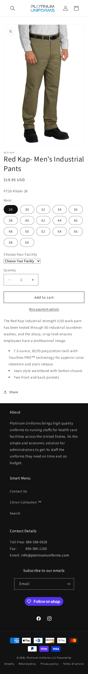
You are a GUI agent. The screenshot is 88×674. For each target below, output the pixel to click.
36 (76, 209)
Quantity (10, 270)
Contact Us (18, 491)
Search (15, 513)
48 (11, 231)
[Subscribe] (68, 584)
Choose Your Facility (20, 254)
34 (60, 209)
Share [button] (13, 392)
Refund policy (27, 663)
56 (76, 231)
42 (43, 220)
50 (27, 231)
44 (60, 220)
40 (27, 220)
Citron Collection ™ (25, 502)
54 (60, 231)
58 (11, 242)
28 (11, 209)
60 (27, 242)
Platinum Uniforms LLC (41, 657)
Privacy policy (50, 663)
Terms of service (73, 663)
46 (76, 220)
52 (43, 231)
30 (27, 209)
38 (11, 220)
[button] (12, 8)
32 (43, 209)
